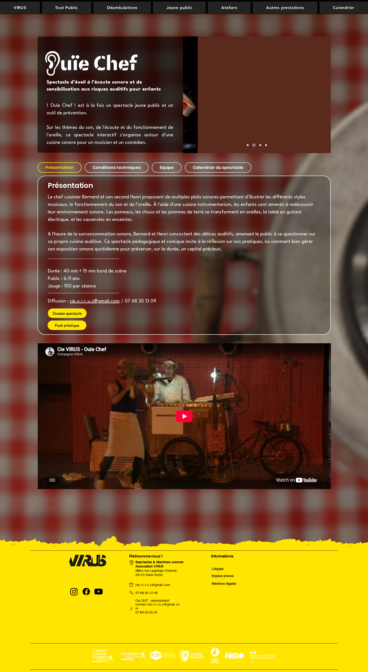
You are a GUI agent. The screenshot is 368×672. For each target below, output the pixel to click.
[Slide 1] (260, 145)
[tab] (60, 167)
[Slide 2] (254, 145)
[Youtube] (98, 591)
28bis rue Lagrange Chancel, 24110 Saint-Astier (159, 568)
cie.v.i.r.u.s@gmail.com (95, 301)
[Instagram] (74, 591)
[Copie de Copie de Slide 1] (248, 145)
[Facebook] (86, 591)
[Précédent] (190, 95)
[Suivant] (323, 95)
